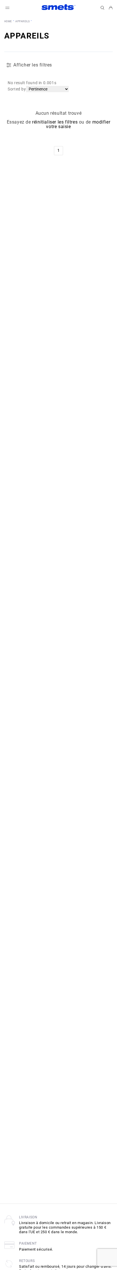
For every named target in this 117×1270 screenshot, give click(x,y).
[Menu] (7, 8)
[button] (103, 8)
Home (8, 21)
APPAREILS (22, 21)
